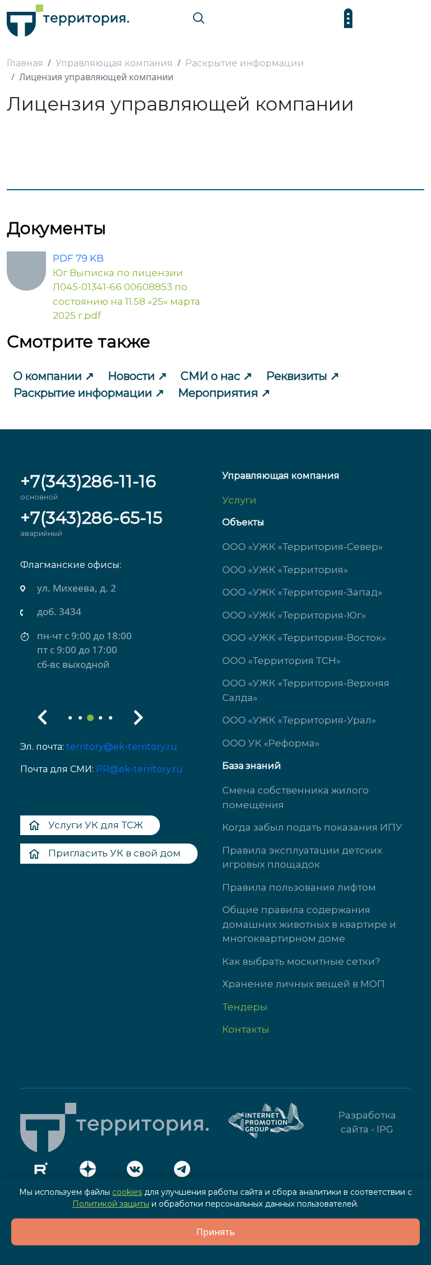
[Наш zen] (91, 1172)
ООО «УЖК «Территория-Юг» (294, 615)
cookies (127, 1192)
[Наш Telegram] (185, 1172)
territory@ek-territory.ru (121, 746)
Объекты (243, 522)
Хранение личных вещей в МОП (303, 983)
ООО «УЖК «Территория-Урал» (299, 720)
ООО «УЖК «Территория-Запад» (302, 592)
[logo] (68, 17)
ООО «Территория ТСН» (281, 660)
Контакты (245, 1029)
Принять (215, 1232)
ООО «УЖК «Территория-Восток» (304, 637)
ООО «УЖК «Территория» (285, 569)
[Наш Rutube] (44, 1172)
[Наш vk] (138, 1172)
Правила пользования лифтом (299, 887)
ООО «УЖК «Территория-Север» (302, 546)
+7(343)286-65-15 (91, 517)
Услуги (239, 500)
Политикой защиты (110, 1204)
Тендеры (245, 1006)
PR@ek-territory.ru (139, 769)
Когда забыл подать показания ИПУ (312, 827)
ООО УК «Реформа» (270, 743)
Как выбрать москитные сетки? (301, 961)
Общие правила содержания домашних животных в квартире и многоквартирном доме (309, 924)
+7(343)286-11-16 (88, 481)
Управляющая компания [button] (281, 475)
